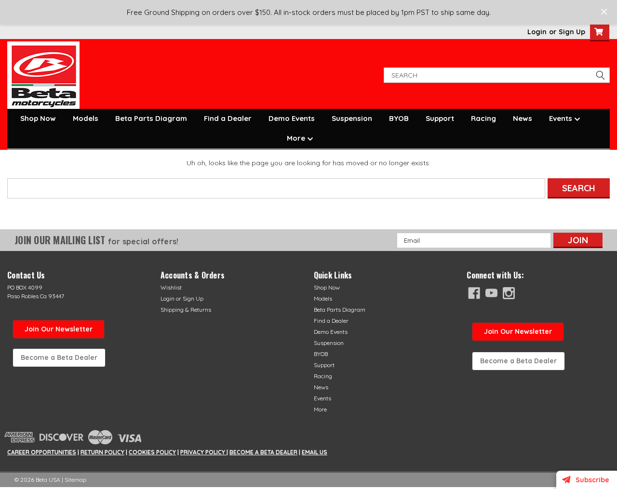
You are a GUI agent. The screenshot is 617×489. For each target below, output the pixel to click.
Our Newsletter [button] (518, 331)
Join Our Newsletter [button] (59, 329)
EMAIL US (314, 452)
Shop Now (38, 118)
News (522, 118)
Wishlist (171, 287)
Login (537, 31)
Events (561, 118)
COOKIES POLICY (152, 452)
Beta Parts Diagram (151, 118)
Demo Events (291, 118)
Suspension (352, 118)
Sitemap (75, 479)
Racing (483, 118)
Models (85, 118)
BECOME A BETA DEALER (263, 452)
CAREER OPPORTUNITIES (41, 452)
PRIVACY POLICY (203, 452)
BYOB (399, 118)
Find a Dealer (228, 118)
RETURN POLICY (102, 452)
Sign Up (572, 31)
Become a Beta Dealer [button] (59, 357)
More (297, 138)
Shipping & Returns (186, 309)
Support (440, 118)
